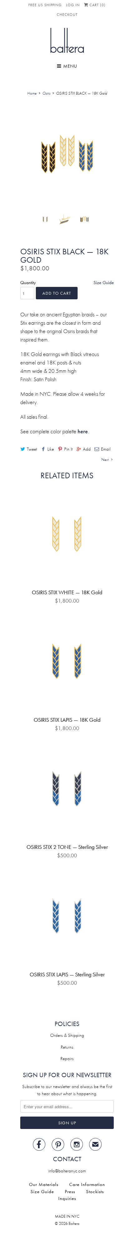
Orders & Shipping (67, 1035)
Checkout (67, 14)
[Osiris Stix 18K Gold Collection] (67, 155)
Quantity (28, 282)
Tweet (32, 449)
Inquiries (67, 1198)
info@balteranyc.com (67, 1171)
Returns (67, 1047)
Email (106, 449)
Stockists (95, 1192)
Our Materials (43, 1184)
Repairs (67, 1058)
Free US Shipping (45, 4)
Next (105, 459)
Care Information (87, 1184)
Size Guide (103, 282)
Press (70, 1192)
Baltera (74, 1223)
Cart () (97, 4)
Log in (73, 4)
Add (87, 449)
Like (50, 449)
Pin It (68, 449)
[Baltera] (67, 41)
